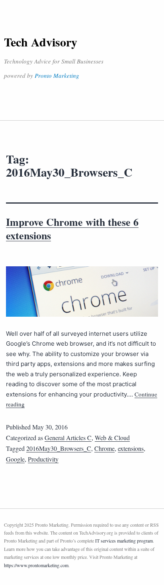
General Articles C (68, 437)
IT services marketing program (124, 540)
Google (15, 459)
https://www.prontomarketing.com (36, 565)
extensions (131, 448)
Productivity (43, 459)
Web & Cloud (112, 437)
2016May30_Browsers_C (58, 448)
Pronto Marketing (57, 75)
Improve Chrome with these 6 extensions (72, 228)
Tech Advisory (40, 41)
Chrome (104, 448)
